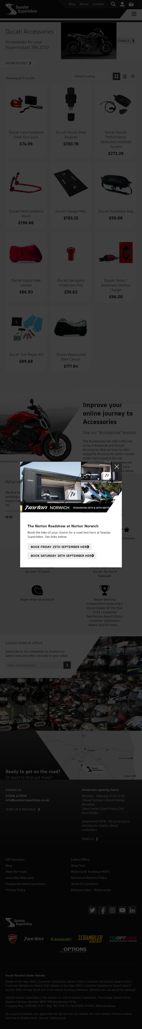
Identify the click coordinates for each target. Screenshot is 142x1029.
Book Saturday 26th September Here (62, 556)
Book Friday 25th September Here (59, 547)
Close (117, 467)
